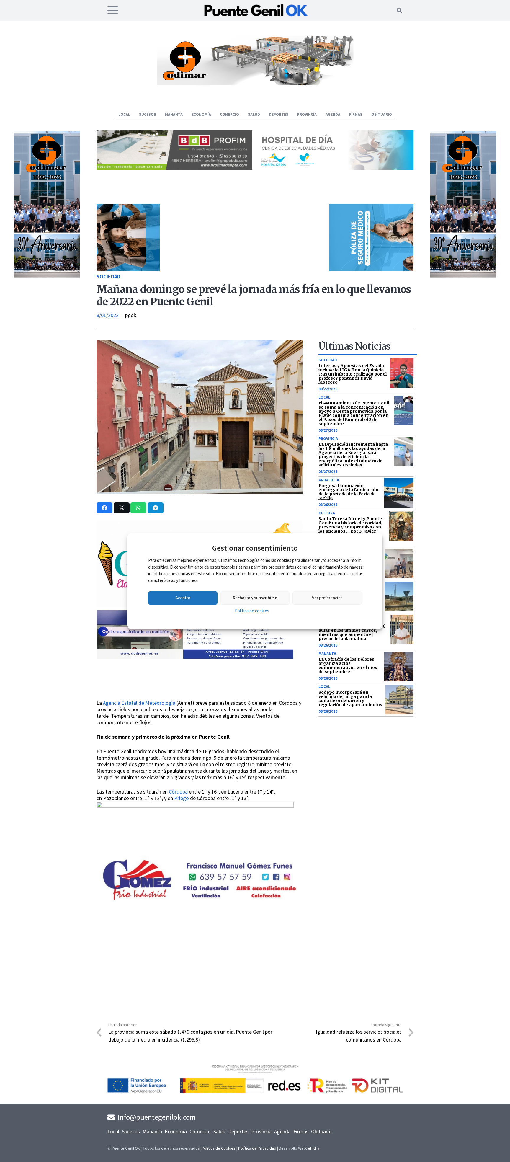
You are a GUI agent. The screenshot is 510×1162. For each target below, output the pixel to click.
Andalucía (328, 480)
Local (324, 397)
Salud (219, 1131)
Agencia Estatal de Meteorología (139, 703)
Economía (176, 1131)
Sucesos (131, 1131)
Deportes (238, 1131)
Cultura (326, 513)
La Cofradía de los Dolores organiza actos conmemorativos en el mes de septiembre (347, 665)
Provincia (328, 438)
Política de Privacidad (257, 1148)
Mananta (327, 653)
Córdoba (179, 792)
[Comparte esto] (104, 507)
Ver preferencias (327, 598)
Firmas (300, 1131)
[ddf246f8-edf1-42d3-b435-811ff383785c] (200, 696)
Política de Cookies (219, 1148)
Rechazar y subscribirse (255, 598)
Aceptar (182, 598)
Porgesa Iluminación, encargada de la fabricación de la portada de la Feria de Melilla (348, 492)
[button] (112, 10)
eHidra (313, 1148)
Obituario (321, 1131)
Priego (181, 798)
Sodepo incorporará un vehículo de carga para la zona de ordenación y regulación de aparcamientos (350, 698)
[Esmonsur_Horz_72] (255, 83)
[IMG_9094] (195, 849)
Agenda (282, 1131)
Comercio (200, 1131)
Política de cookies (252, 611)
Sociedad (108, 276)
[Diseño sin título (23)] (335, 168)
